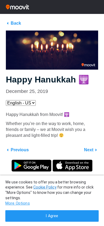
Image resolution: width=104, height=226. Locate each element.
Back (16, 23)
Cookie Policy (45, 187)
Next (88, 150)
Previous (20, 150)
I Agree (52, 216)
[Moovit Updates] (52, 7)
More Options (17, 203)
